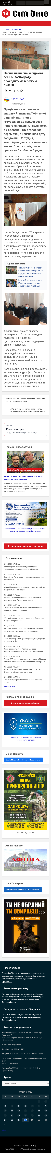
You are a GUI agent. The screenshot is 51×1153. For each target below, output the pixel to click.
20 (25, 1115)
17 (5, 1115)
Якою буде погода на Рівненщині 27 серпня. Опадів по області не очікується (22, 670)
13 (25, 1111)
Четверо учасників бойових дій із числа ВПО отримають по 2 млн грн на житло (23, 598)
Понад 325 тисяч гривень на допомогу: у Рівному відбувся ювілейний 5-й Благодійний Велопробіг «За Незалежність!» (25, 660)
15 (39, 1111)
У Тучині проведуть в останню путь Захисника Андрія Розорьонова (24, 619)
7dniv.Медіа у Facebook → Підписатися (23, 760)
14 (32, 1111)
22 (39, 1115)
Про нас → (7, 981)
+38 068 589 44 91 (17, 1049)
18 (12, 1115)
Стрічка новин (13, 558)
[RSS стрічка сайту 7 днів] (28, 3)
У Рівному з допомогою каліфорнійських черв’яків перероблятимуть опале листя (27, 410)
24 (5, 1120)
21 (32, 1115)
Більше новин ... (10, 686)
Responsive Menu (46, 2)
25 (12, 1120)
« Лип (4, 1130)
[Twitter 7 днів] (32, 3)
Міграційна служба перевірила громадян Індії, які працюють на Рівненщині (24, 588)
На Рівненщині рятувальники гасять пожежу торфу (23, 681)
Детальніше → (9, 1002)
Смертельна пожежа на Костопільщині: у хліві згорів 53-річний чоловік (25, 400)
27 (25, 1120)
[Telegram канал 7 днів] (37, 3)
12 (19, 1111)
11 (12, 1111)
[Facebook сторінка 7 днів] (18, 3)
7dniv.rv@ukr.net (14, 1045)
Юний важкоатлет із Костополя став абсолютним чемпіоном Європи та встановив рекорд (23, 650)
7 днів (31, 1146)
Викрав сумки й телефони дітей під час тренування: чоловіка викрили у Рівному (21, 568)
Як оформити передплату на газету (25, 546)
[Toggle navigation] (5, 23)
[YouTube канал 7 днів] (41, 3)
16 (46, 1111)
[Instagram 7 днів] (23, 3)
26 (19, 1120)
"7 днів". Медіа (17, 99)
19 (19, 1115)
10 (5, 1111)
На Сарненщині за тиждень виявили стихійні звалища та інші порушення (23, 609)
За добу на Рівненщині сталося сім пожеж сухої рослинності (24, 578)
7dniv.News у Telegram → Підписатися (22, 889)
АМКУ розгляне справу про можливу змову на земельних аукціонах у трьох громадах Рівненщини (23, 629)
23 (46, 1115)
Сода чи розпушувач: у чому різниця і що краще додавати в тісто (24, 640)
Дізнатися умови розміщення (25, 703)
